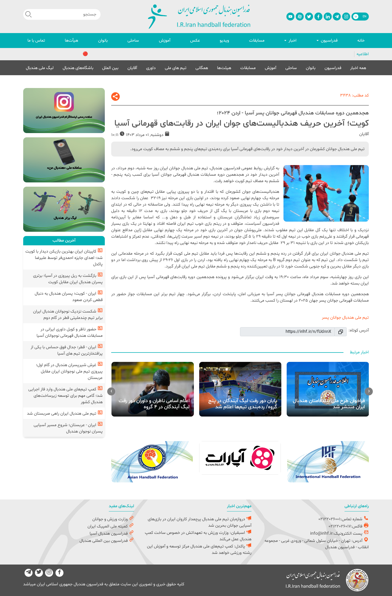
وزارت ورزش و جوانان (110, 519)
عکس (195, 40)
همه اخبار (358, 68)
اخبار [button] (292, 40)
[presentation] (369, 391)
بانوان (103, 40)
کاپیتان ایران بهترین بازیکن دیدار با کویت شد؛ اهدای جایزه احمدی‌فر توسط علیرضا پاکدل (64, 258)
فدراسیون (333, 68)
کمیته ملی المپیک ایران (108, 526)
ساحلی (133, 40)
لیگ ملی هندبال (40, 68)
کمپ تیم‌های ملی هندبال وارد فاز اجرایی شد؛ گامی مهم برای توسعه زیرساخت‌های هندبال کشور (65, 395)
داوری (151, 68)
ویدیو (224, 40)
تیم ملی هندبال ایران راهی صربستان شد (62, 414)
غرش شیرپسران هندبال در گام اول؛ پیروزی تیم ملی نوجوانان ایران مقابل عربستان (69, 371)
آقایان (132, 68)
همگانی (201, 68)
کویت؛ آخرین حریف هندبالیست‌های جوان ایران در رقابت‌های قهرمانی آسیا (241, 123)
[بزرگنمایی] (326, 193)
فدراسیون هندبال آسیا (109, 534)
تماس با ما (36, 40)
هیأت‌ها (71, 40)
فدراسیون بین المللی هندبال (104, 541)
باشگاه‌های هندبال (78, 68)
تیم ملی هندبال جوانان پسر (345, 318)
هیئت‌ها (224, 68)
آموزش (164, 40)
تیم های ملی (175, 68)
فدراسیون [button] (329, 40)
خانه (361, 40)
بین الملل (110, 68)
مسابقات (257, 40)
